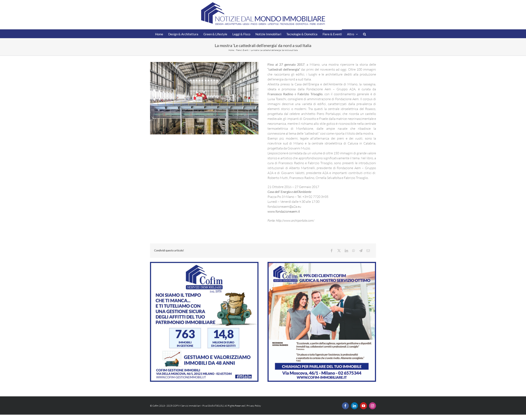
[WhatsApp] (353, 250)
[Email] (368, 250)
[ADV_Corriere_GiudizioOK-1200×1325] (322, 263)
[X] (339, 250)
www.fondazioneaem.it (284, 211)
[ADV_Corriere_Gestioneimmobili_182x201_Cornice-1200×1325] (204, 263)
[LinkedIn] (346, 250)
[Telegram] (361, 250)
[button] (364, 33)
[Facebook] (331, 250)
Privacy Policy (254, 405)
